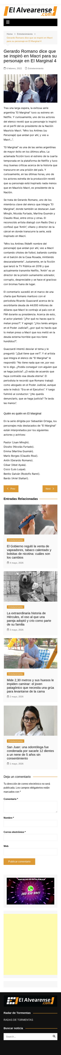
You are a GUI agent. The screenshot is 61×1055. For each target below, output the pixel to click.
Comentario (11, 799)
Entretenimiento (35, 68)
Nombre (9, 817)
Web (6, 846)
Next (48, 488)
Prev (12, 488)
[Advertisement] (30, 944)
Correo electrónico (15, 832)
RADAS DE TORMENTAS (18, 1020)
